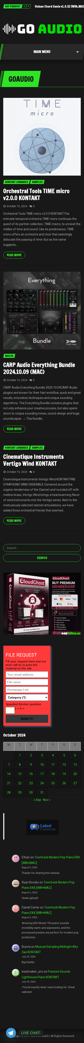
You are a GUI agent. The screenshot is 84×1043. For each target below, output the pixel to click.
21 (9, 783)
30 (31, 792)
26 (64, 783)
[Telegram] (11, 1033)
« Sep (37, 800)
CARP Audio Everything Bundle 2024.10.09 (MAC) (39, 368)
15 (20, 774)
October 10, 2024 (17, 206)
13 (75, 764)
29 (20, 792)
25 (53, 783)
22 (20, 783)
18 (53, 774)
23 (31, 783)
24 (42, 783)
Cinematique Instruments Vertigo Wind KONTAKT (33, 460)
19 (64, 774)
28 (9, 792)
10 (42, 764)
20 (75, 774)
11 (53, 764)
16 (31, 774)
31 (42, 792)
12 (64, 764)
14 (9, 774)
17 (42, 774)
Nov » (46, 800)
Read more (14, 255)
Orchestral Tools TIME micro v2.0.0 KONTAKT (36, 194)
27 (75, 783)
